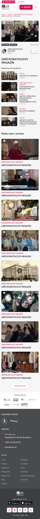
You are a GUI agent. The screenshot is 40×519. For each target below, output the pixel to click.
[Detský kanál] (30, 510)
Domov (3, 14)
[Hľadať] (36, 1)
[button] (31, 51)
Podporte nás (9, 2)
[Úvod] (5, 7)
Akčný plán (24, 472)
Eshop (23, 468)
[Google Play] (14, 503)
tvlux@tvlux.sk (11, 447)
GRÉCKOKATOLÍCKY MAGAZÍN (23, 14)
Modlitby (4, 484)
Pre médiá (24, 464)
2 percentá (24, 480)
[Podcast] (25, 510)
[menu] (35, 7)
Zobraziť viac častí (20, 386)
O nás (3, 460)
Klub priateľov (5, 472)
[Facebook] (14, 510)
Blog (2, 480)
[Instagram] (9, 510)
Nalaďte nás (5, 468)
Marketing (24, 460)
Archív (22, 2)
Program (4, 464)
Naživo (27, 7)
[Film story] (14, 421)
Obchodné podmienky (28, 476)
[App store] (26, 503)
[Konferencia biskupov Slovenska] (4, 421)
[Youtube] (20, 510)
